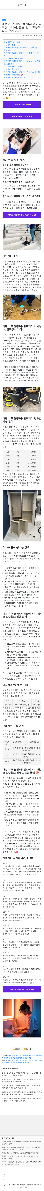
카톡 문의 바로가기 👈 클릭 (22, 116)
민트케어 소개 (9, 45)
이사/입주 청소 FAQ (12, 42)
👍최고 (16, 1049)
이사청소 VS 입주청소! (13, 66)
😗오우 (27, 1049)
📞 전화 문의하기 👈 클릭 (22, 104)
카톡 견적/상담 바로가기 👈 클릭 (22, 989)
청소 (3, 20)
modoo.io (23, 1187)
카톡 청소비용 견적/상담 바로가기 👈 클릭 (22, 215)
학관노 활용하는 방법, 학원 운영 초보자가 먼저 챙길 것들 (20, 1153)
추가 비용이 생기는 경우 (14, 58)
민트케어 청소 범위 (11, 69)
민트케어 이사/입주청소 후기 (15, 77)
